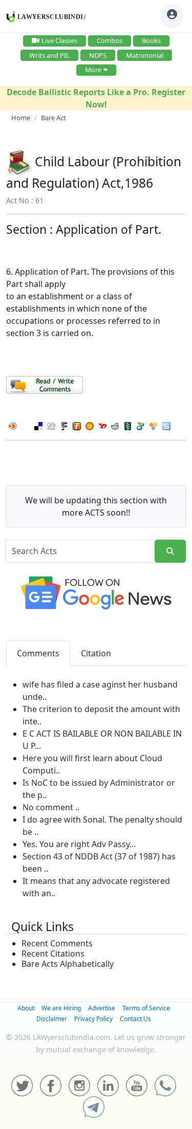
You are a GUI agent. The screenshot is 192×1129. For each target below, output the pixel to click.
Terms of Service (146, 1008)
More (93, 69)
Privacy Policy (93, 1018)
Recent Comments (57, 943)
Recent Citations (53, 953)
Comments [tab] (38, 653)
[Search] (170, 551)
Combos (109, 40)
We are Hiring (61, 1008)
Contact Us (135, 1018)
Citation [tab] (96, 653)
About (25, 1008)
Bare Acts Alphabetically (68, 963)
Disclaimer (51, 1018)
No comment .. (51, 807)
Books (151, 40)
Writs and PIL (49, 55)
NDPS (97, 55)
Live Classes (59, 40)
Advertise (101, 1008)
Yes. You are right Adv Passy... (79, 844)
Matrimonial (144, 55)
